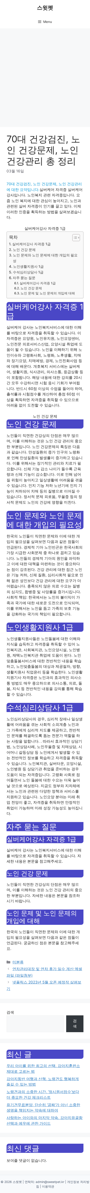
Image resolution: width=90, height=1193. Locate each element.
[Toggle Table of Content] (74, 237)
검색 (10, 1012)
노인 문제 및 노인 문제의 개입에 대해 (48, 293)
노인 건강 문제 (24, 249)
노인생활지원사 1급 (28, 266)
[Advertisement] (45, 75)
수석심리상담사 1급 (28, 272)
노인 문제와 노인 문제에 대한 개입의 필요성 (45, 258)
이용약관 (48, 1186)
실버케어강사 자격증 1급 (31, 244)
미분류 (18, 962)
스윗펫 (45, 7)
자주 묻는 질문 (24, 278)
